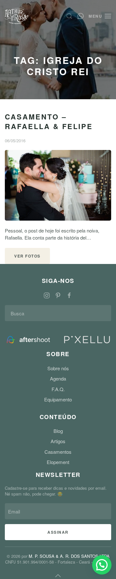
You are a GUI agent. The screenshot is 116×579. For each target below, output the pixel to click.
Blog (58, 430)
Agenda (58, 378)
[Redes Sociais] (47, 294)
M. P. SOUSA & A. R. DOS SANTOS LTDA (69, 556)
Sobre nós (58, 368)
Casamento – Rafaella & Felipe (49, 121)
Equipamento (58, 399)
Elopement (58, 462)
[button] (69, 16)
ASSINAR (58, 532)
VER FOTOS (27, 256)
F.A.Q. (58, 389)
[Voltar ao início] (16, 16)
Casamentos (58, 451)
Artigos (58, 441)
